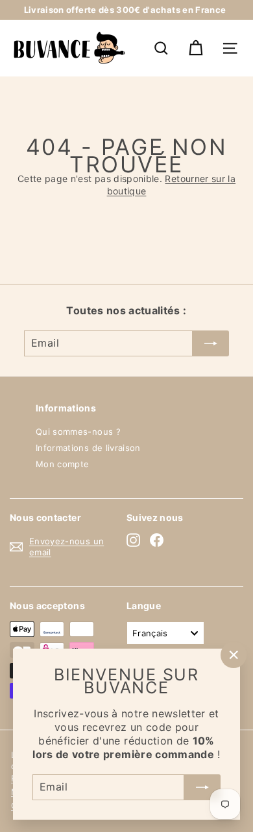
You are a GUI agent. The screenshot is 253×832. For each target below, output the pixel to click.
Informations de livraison (88, 448)
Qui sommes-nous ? (78, 431)
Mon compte (63, 464)
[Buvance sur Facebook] (156, 540)
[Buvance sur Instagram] (133, 540)
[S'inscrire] (202, 787)
